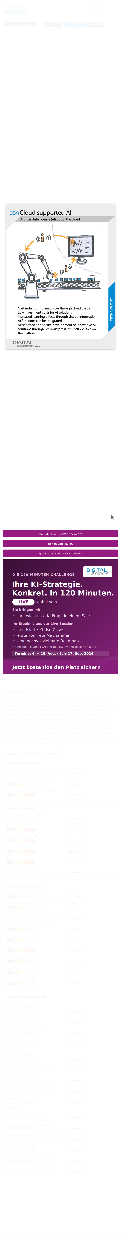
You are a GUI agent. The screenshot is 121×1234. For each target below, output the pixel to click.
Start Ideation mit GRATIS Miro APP (61, 533)
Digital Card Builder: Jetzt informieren (60, 553)
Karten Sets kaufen (60, 543)
